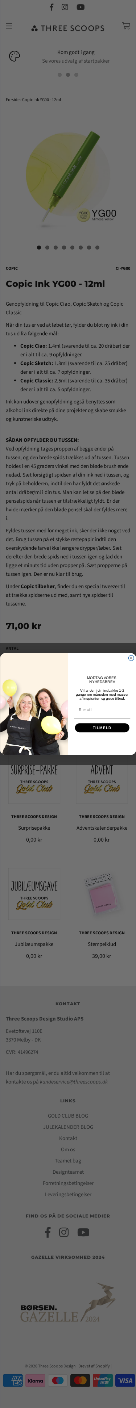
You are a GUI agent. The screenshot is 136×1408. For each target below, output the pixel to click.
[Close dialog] (131, 658)
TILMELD (102, 728)
